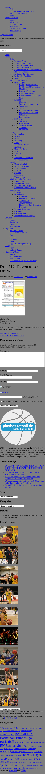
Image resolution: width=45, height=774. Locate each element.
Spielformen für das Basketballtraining (28, 70)
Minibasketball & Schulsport (20, 179)
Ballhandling (19, 134)
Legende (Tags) (20, 61)
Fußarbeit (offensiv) (21, 145)
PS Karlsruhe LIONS (26, 759)
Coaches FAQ (19, 211)
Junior (7, 246)
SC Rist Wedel (35, 762)
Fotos (1, 749)
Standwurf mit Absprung (28, 104)
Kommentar (5, 351)
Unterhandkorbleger (26, 93)
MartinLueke (32, 277)
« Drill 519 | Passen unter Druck (12, 336)
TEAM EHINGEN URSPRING (22, 765)
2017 (12, 728)
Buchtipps (13, 239)
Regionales (14, 26)
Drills (12, 9)
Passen (17, 151)
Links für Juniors (16, 250)
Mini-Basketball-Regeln (23, 186)
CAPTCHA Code (29, 397)
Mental (12, 162)
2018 (18, 727)
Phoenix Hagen (15, 31)
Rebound (17, 153)
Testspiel (35, 765)
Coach (7, 7)
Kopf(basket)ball (20, 164)
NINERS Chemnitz (15, 755)
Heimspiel (5, 751)
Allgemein (9, 228)
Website (3, 382)
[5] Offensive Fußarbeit (23, 125)
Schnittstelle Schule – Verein (25, 188)
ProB (15, 758)
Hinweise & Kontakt (13, 252)
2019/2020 (30, 728)
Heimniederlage (20, 749)
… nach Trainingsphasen (23, 65)
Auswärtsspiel (7, 734)
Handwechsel (24, 117)
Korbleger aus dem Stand (28, 85)
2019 (24, 727)
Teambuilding (19, 177)
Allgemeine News (16, 24)
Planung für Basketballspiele (30, 205)
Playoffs (2, 759)
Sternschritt (23, 130)
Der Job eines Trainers (22, 166)
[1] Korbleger (19, 83)
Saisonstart (22, 762)
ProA (8, 758)
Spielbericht (6, 765)
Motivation (18, 175)
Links (12, 241)
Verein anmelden (20, 233)
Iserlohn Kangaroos (18, 752)
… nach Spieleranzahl (22, 63)
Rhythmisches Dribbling (28, 110)
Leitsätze (17, 171)
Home (7, 55)
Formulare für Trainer (27, 198)
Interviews (14, 22)
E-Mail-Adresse (6, 375)
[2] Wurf (17, 100)
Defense (17, 136)
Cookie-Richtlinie (11, 718)
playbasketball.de (6, 35)
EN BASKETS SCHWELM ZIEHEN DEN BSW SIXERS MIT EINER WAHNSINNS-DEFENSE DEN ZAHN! (24, 468)
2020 (35, 728)
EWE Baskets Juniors (36, 746)
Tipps (12, 248)
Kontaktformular (16, 256)
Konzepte (23, 207)
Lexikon (13, 237)
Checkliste (23, 196)
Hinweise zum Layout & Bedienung (23, 261)
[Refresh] (4, 393)
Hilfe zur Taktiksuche (22, 78)
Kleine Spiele (19, 181)
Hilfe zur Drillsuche (21, 72)
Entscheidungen (20, 168)
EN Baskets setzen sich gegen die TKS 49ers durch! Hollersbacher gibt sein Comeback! (24, 482)
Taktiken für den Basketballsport (22, 11)
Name (3, 371)
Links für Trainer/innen (23, 209)
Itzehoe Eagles (29, 752)
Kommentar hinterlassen (9, 333)
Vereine (12, 220)
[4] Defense (18, 119)
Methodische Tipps (21, 183)
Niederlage (4, 755)
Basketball (7, 741)
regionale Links (15, 226)
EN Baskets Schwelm (18, 28)
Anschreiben (24, 201)
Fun (11, 235)
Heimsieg (32, 749)
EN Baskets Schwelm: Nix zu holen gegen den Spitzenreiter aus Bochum (22, 473)
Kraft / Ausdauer (20, 149)
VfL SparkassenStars (6, 768)
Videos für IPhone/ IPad (23, 158)
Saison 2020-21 (13, 762)
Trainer (41, 765)
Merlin (23, 771)
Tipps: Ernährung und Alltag (20, 244)
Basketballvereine (16, 231)
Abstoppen (23, 128)
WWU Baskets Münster (33, 768)
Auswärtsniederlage (12, 731)
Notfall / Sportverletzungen (24, 216)
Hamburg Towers (8, 749)
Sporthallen (14, 222)
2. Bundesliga (4, 728)
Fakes (16, 143)
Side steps (23, 121)
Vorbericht (19, 768)
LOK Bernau (38, 752)
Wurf (16, 156)
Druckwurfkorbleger (27, 91)
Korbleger (18, 147)
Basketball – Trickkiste (23, 76)
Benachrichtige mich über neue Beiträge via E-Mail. (22, 401)
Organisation (19, 194)
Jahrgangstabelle (25, 203)
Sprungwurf (23, 106)
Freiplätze (13, 224)
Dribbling (18, 140)
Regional (8, 218)
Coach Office (15, 190)
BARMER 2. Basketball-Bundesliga (16, 736)
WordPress (13, 771)
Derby (34, 742)
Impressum (14, 254)
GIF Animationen (21, 160)
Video (12, 16)
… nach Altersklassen (22, 68)
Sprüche (17, 173)
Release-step (24, 123)
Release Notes (15, 259)
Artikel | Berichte (11, 18)
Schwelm (28, 762)
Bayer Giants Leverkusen (23, 742)
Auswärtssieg (26, 730)
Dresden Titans (40, 742)
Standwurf (23, 102)
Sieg (40, 762)
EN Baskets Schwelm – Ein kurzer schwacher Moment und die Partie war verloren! (22, 478)
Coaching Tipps (20, 213)
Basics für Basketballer (18, 13)
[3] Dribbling (19, 108)
